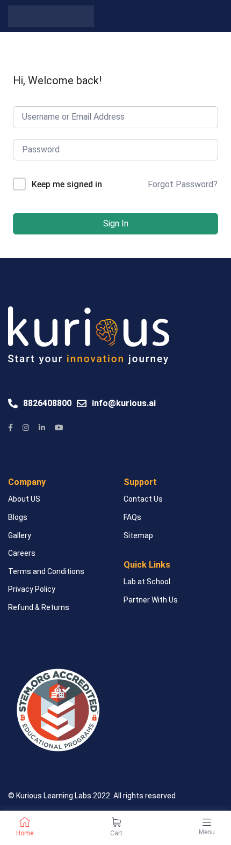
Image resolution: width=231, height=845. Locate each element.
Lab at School (147, 581)
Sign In (115, 223)
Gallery (19, 535)
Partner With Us (151, 600)
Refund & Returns (38, 607)
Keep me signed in (67, 184)
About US (24, 499)
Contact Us (143, 499)
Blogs (17, 517)
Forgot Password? (183, 184)
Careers (21, 553)
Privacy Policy (31, 589)
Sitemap (138, 535)
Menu (207, 832)
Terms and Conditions (46, 571)
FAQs (132, 517)
